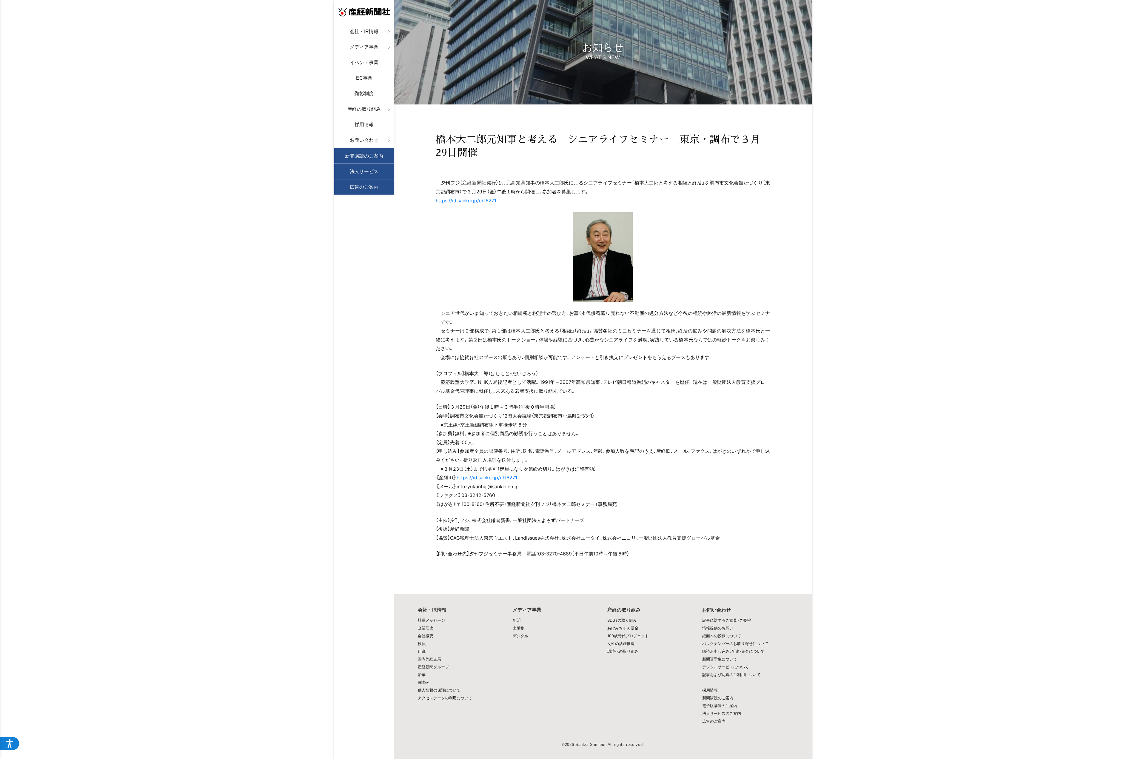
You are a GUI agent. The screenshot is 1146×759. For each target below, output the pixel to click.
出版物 (518, 628)
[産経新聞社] (364, 12)
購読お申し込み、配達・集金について (733, 651)
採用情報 (364, 124)
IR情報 (423, 682)
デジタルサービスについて (725, 666)
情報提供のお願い (717, 628)
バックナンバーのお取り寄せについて (735, 643)
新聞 (516, 620)
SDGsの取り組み (622, 620)
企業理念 (425, 628)
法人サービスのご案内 (721, 713)
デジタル (520, 635)
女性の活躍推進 (620, 643)
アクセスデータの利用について (445, 697)
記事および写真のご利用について (731, 674)
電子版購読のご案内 (719, 705)
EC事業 (364, 78)
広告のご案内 (364, 187)
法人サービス (364, 171)
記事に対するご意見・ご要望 (726, 620)
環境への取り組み (622, 651)
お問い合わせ (364, 140)
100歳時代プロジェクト (628, 635)
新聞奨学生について (719, 659)
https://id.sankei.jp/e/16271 (466, 201)
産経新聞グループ (433, 666)
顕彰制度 (364, 93)
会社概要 (425, 635)
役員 (422, 643)
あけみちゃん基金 (622, 628)
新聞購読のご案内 (364, 155)
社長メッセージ (431, 620)
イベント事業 (364, 62)
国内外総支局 (429, 659)
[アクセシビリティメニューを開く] (9, 743)
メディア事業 (364, 47)
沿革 (422, 674)
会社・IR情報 (364, 31)
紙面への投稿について (721, 635)
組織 (422, 651)
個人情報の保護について (439, 690)
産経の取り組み (364, 109)
